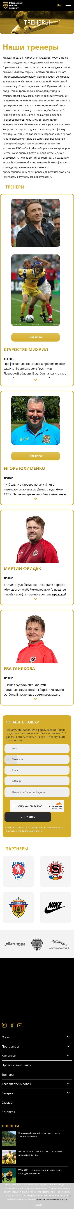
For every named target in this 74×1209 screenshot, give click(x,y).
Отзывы (7, 1103)
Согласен (37, 1204)
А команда (9, 1056)
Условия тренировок (16, 1084)
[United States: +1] (11, 759)
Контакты (8, 1112)
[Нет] (69, 1196)
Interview (36, 337)
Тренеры (8, 1075)
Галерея (7, 1093)
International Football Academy (15, 5)
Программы (10, 1046)
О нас (6, 1037)
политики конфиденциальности (51, 1199)
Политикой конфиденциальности (23, 831)
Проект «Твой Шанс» (16, 1065)
